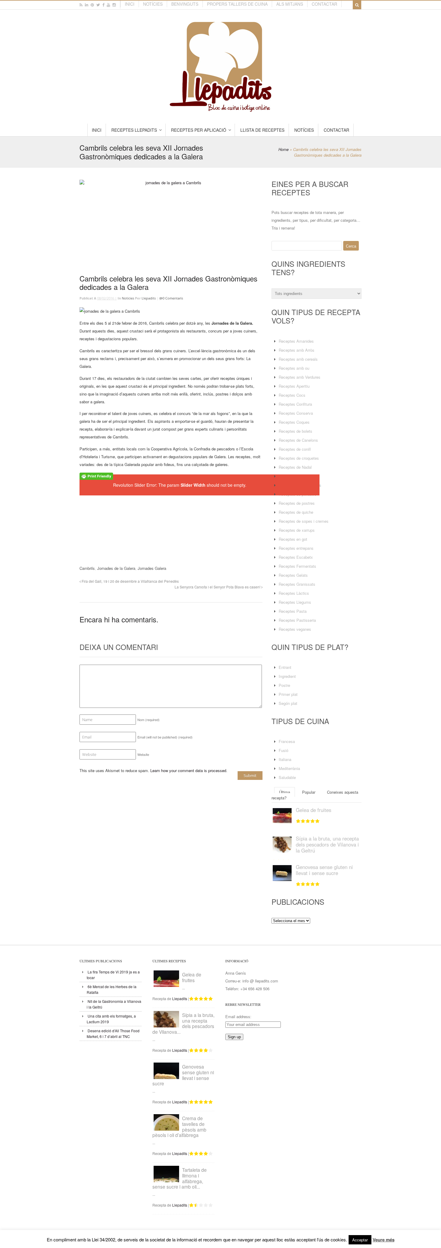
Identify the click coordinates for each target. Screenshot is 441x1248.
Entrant (285, 667)
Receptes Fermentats (297, 566)
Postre (284, 685)
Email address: (238, 1016)
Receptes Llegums (295, 602)
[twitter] (98, 5)
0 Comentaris (173, 298)
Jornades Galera (152, 568)
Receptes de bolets (295, 431)
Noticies (128, 298)
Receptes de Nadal (295, 467)
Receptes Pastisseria (297, 620)
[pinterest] (92, 5)
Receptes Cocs (292, 395)
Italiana (285, 759)
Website (143, 754)
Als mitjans (289, 4)
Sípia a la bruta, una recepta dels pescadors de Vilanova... (183, 1023)
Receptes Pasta (293, 611)
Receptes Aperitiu (294, 386)
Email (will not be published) (165, 737)
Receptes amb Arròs (296, 350)
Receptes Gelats (293, 575)
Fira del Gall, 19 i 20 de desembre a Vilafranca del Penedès (130, 581)
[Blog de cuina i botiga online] (221, 109)
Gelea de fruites (313, 809)
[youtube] (108, 5)
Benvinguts (184, 4)
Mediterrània (289, 768)
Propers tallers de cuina (237, 4)
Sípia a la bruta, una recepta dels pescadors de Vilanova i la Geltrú (327, 844)
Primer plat (288, 694)
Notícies (153, 4)
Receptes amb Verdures (299, 377)
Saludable (287, 777)
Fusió (283, 750)
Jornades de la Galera (116, 568)
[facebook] (103, 5)
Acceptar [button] (360, 1240)
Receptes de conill (295, 449)
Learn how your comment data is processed (188, 770)
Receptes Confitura (295, 404)
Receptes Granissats (297, 584)
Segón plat (288, 703)
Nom (148, 719)
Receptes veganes (295, 629)
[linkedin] (86, 5)
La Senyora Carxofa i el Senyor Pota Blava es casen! (218, 587)
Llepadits (149, 298)
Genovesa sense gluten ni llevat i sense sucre (324, 870)
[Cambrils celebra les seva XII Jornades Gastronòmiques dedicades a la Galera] (171, 225)
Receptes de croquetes (299, 458)
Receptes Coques (294, 422)
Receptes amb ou (294, 368)
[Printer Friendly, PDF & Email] (96, 477)
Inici (129, 4)
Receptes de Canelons (298, 440)
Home (283, 149)
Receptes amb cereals (298, 359)
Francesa (287, 741)
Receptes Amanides (296, 341)
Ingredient (287, 676)
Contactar (324, 4)
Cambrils (87, 568)
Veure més (383, 1239)
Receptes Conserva (296, 413)
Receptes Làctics (294, 593)
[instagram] (114, 5)
